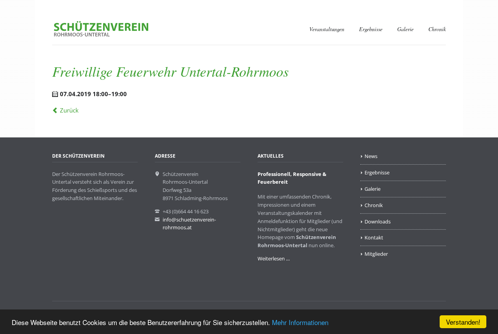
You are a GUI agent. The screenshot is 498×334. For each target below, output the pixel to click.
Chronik (437, 29)
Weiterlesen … (274, 258)
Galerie (405, 29)
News (371, 156)
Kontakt (374, 237)
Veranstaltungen (326, 29)
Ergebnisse (370, 29)
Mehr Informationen (300, 322)
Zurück (69, 110)
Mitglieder (376, 253)
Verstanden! (463, 322)
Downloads (378, 221)
